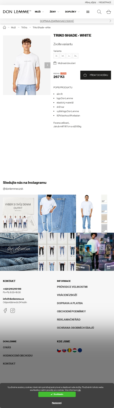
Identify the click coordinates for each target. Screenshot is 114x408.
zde (79, 390)
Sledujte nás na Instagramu (24, 182)
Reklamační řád (68, 319)
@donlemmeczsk (13, 188)
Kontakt (9, 363)
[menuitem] (39, 12)
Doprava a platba (70, 303)
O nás (7, 347)
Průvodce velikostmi (72, 287)
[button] (110, 20)
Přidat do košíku (99, 75)
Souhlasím (58, 394)
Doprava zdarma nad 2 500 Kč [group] (57, 21)
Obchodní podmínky (71, 311)
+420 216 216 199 (12, 288)
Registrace (105, 2)
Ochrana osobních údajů (75, 327)
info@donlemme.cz (13, 298)
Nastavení (56, 403)
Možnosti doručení (66, 63)
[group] (26, 65)
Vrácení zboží (67, 295)
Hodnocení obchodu (18, 355)
